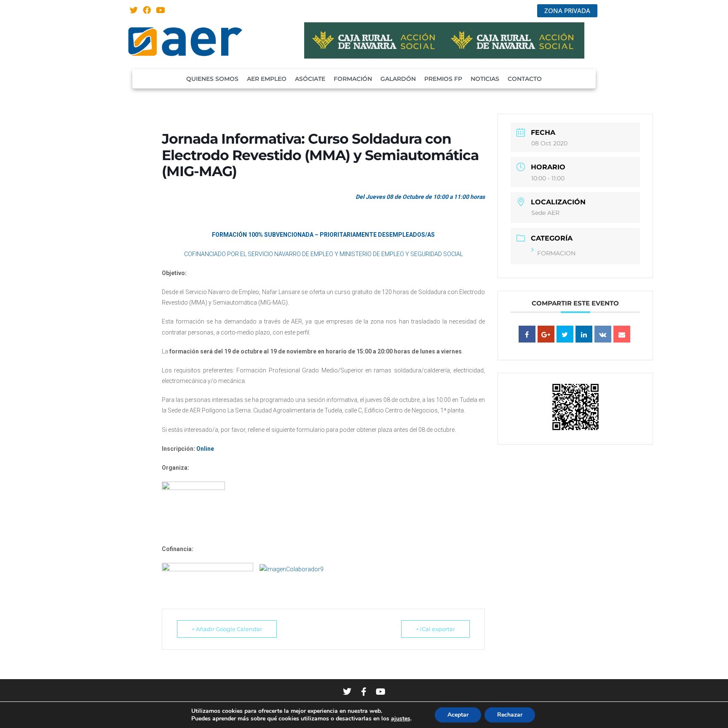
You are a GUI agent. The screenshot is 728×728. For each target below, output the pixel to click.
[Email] (621, 334)
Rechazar (509, 715)
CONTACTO (525, 79)
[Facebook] (147, 10)
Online (205, 448)
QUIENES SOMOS (212, 79)
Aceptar (457, 715)
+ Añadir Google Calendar (227, 629)
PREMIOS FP (443, 79)
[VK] (602, 334)
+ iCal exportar (435, 629)
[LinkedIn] (583, 334)
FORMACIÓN (353, 79)
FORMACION (556, 253)
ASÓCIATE (310, 79)
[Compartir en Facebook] (527, 334)
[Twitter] (133, 10)
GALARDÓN (398, 79)
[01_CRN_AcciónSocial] (444, 56)
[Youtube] (160, 10)
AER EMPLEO (266, 79)
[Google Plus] (546, 334)
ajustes (400, 719)
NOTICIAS (485, 79)
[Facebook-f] (364, 692)
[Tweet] (565, 334)
